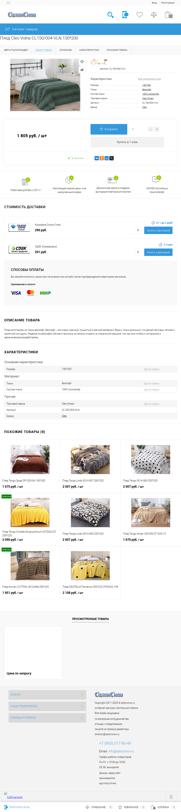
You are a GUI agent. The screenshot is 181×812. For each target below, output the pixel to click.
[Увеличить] (45, 85)
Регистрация (167, 2)
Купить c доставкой (158, 230)
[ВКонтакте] (97, 158)
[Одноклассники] (102, 158)
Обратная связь (19, 807)
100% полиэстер (150, 94)
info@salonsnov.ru (121, 751)
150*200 (146, 85)
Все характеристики (149, 78)
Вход (154, 2)
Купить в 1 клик (127, 142)
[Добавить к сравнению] (82, 69)
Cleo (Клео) (148, 98)
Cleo (144, 107)
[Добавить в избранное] (82, 62)
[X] (111, 158)
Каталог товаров (24, 29)
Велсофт (146, 89)
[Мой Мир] (106, 158)
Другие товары (151, 369)
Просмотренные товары (90, 619)
